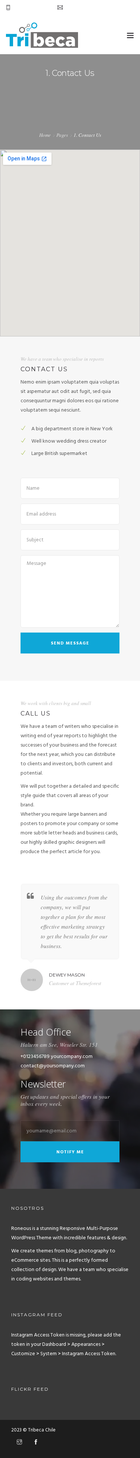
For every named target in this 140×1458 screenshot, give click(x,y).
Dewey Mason (67, 975)
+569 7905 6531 (30, 8)
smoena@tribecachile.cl (91, 8)
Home (45, 135)
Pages (62, 135)
